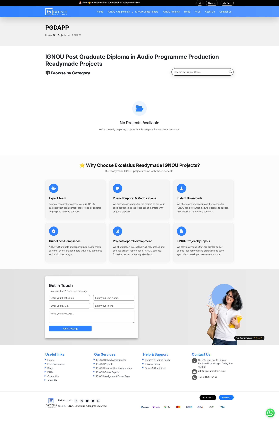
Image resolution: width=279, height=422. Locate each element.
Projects (62, 35)
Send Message (70, 328)
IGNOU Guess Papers (146, 11)
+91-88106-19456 (207, 376)
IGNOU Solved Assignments (111, 359)
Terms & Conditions (155, 368)
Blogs (187, 11)
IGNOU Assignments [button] (119, 11)
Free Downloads (56, 364)
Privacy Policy (152, 364)
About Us (210, 11)
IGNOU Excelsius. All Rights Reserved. (87, 405)
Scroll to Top (208, 397)
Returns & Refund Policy (157, 359)
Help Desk (226, 397)
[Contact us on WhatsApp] (270, 412)
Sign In (211, 3)
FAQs (197, 11)
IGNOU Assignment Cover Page (113, 376)
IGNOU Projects (171, 11)
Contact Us (225, 11)
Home (100, 11)
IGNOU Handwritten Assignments (114, 368)
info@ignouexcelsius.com (211, 371)
